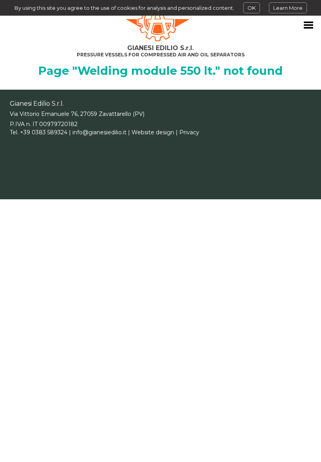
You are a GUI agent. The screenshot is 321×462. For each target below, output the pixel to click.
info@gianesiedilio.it (99, 132)
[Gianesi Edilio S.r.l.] (160, 21)
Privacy (189, 132)
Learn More (288, 8)
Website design (153, 132)
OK (251, 8)
